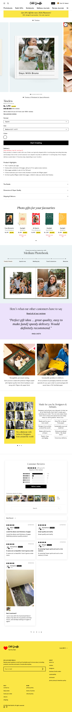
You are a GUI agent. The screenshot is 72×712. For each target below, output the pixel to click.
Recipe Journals (58, 8)
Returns (5, 696)
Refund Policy (29, 693)
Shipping (6, 699)
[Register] (42, 669)
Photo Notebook (9, 230)
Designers (51, 668)
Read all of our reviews (36, 313)
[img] (10, 525)
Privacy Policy (29, 687)
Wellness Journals (43, 8)
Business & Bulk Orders (55, 671)
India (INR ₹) (63, 648)
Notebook (22, 230)
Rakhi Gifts (19, 8)
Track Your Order (8, 693)
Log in (53, 3)
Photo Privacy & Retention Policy (57, 680)
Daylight (22, 228)
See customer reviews (10, 114)
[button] (8, 108)
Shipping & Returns (9, 196)
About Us (51, 662)
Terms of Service (30, 690)
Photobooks (8, 8)
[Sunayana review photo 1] (20, 588)
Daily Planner (49, 230)
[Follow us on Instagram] (4, 707)
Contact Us (6, 687)
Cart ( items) (64, 3)
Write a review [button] (36, 486)
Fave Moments (9, 228)
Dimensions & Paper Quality (12, 190)
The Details (7, 184)
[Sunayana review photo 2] (8, 609)
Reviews (51, 665)
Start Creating (36, 143)
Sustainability (52, 674)
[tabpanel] (9, 222)
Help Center (6, 690)
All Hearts (36, 228)
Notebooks (30, 8)
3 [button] (36, 632)
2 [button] (33, 632)
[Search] (8, 3)
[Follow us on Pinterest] (6, 707)
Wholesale (52, 677)
